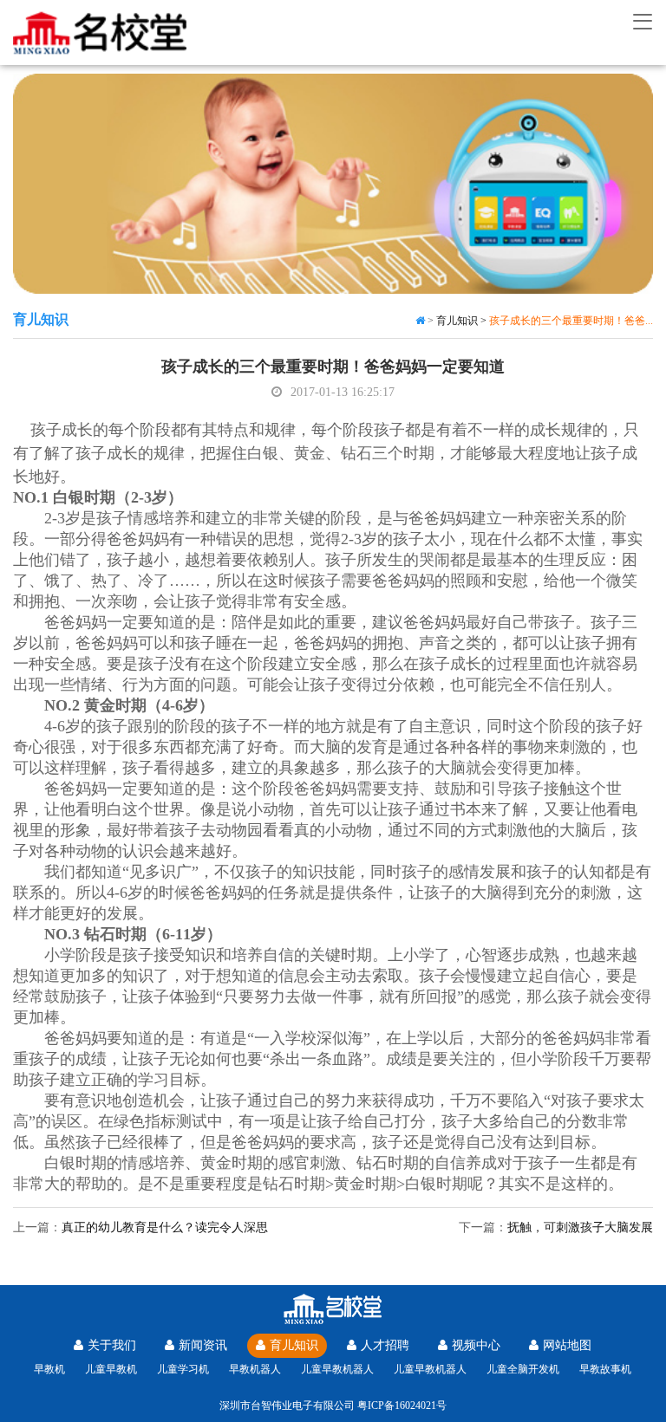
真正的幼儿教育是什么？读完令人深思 (165, 1227)
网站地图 (567, 1345)
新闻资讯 (203, 1345)
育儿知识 (294, 1345)
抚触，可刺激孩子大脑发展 (580, 1227)
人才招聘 (385, 1345)
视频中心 (476, 1345)
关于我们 (112, 1345)
